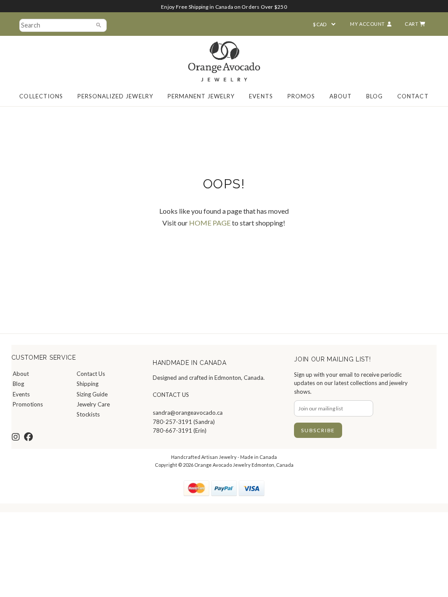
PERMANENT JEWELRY (201, 96)
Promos (301, 96)
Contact (412, 96)
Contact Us (91, 373)
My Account (367, 24)
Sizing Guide (92, 394)
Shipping (87, 383)
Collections (41, 96)
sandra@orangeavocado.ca (188, 412)
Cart (412, 24)
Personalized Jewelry (115, 96)
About (340, 96)
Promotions (28, 404)
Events (261, 96)
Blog (374, 96)
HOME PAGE (210, 223)
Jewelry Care (93, 404)
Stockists (88, 414)
